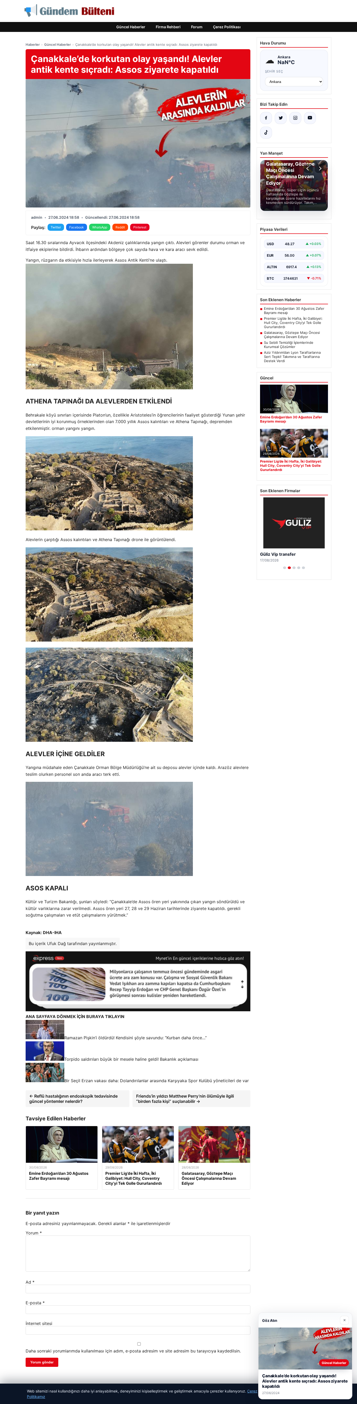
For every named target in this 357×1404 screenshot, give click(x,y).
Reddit (120, 227)
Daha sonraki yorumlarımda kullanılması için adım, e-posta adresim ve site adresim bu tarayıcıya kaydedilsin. (133, 1351)
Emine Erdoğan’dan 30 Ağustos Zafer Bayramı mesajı (294, 310)
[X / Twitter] (281, 118)
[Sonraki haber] (319, 168)
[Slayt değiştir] (284, 567)
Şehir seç (274, 71)
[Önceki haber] (308, 168)
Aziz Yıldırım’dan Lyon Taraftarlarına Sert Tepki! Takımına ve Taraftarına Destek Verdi (292, 356)
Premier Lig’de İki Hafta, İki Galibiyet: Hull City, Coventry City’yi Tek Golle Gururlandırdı (293, 322)
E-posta (35, 1302)
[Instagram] (295, 118)
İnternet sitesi (39, 1323)
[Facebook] (266, 118)
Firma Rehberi (168, 27)
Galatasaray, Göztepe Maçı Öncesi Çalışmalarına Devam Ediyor (292, 334)
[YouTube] (310, 118)
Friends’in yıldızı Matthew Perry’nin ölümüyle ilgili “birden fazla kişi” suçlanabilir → (185, 1098)
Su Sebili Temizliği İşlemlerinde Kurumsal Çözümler (288, 344)
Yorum (34, 1232)
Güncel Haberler (130, 27)
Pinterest (139, 227)
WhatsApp (99, 227)
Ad (30, 1282)
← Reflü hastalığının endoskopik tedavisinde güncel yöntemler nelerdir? (73, 1098)
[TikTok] (266, 133)
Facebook (76, 227)
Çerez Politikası (227, 27)
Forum (197, 27)
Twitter (56, 227)
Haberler (33, 44)
